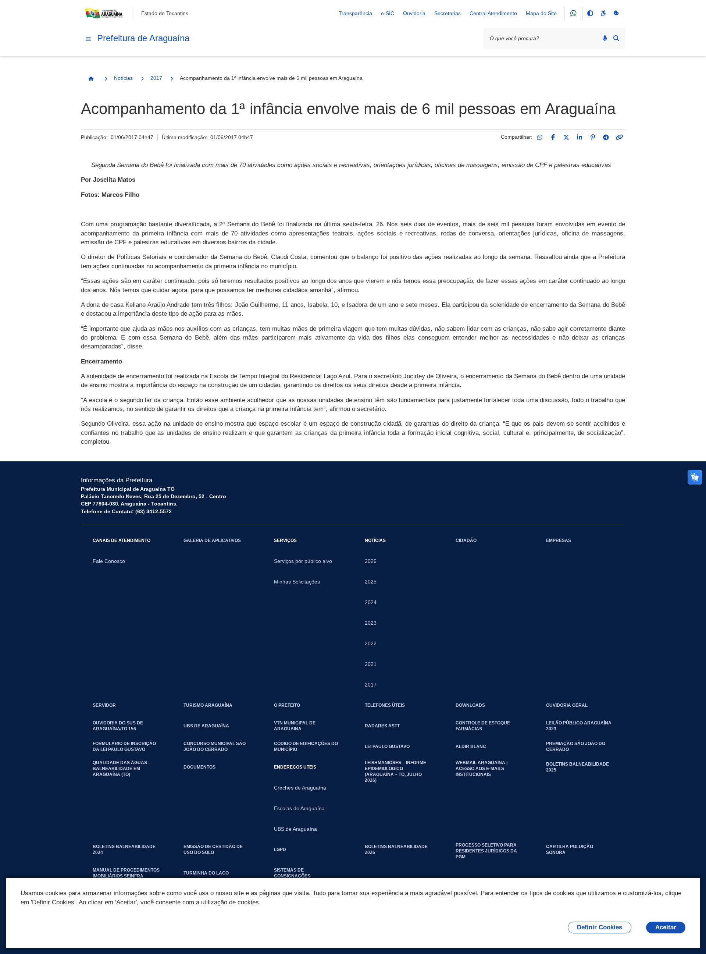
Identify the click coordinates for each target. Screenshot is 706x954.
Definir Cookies (599, 927)
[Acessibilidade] (603, 13)
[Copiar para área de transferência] (619, 137)
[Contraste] (590, 13)
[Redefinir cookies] (616, 13)
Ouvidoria (414, 13)
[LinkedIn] (579, 137)
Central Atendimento (493, 13)
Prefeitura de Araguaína (143, 38)
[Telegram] (606, 137)
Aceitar (665, 927)
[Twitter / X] (566, 137)
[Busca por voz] (605, 38)
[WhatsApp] (540, 137)
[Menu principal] (88, 39)
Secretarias (447, 13)
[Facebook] (553, 137)
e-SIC (387, 13)
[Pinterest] (593, 137)
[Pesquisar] (616, 38)
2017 (156, 78)
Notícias (123, 78)
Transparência (355, 13)
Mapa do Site (541, 13)
